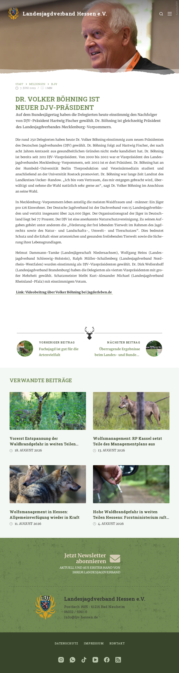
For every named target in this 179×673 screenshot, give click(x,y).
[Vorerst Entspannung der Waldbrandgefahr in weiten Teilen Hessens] (48, 411)
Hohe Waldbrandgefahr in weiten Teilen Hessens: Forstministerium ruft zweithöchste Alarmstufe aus (129, 517)
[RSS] (118, 660)
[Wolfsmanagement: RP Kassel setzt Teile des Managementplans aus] (131, 411)
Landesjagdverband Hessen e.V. (65, 13)
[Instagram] (61, 660)
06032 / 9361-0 (75, 611)
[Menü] (170, 14)
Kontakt (117, 643)
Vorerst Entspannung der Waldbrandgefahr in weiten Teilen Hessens (43, 444)
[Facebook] (107, 660)
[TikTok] (84, 660)
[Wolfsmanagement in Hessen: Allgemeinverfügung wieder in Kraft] (48, 484)
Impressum (94, 643)
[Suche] (161, 14)
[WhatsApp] (72, 660)
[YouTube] (95, 660)
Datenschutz (66, 643)
